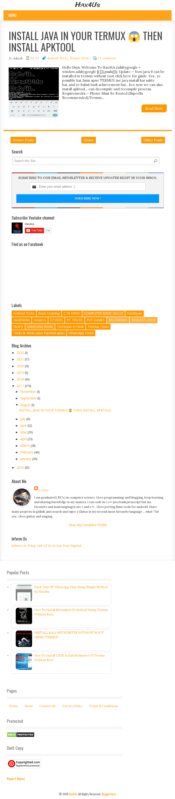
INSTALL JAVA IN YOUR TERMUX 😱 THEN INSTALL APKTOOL (85, 41)
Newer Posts (23, 140)
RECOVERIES (118, 320)
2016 (21, 467)
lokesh (44, 490)
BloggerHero (109, 794)
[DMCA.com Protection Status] (20, 736)
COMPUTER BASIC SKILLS (103, 313)
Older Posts (153, 140)
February (27, 452)
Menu (12, 15)
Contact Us (47, 706)
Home (89, 140)
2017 (21, 386)
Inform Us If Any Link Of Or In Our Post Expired (46, 545)
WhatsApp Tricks (81, 333)
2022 (21, 352)
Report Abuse (16, 778)
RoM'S (18, 326)
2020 (21, 366)
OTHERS (56, 320)
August (25, 405)
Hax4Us (87, 5)
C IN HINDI (72, 313)
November (28, 391)
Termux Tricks (80, 58)
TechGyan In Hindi (70, 326)
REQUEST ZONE (143, 320)
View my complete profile (88, 525)
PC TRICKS (75, 320)
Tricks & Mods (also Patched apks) (39, 333)
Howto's (40, 320)
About (28, 706)
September (28, 398)
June (24, 425)
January (26, 459)
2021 (21, 359)
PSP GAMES (96, 320)
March (25, 445)
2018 (21, 379)
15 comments (107, 58)
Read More (154, 108)
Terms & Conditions (103, 706)
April (24, 439)
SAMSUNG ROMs (40, 326)
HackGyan (134, 313)
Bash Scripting (49, 313)
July (23, 419)
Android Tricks (57, 58)
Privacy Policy (72, 706)
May (24, 432)
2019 (21, 372)
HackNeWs (21, 320)
